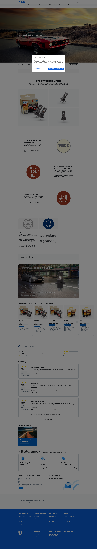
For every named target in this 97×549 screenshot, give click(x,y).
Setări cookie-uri (37, 68)
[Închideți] (64, 56)
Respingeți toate (51, 68)
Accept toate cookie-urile (59, 68)
